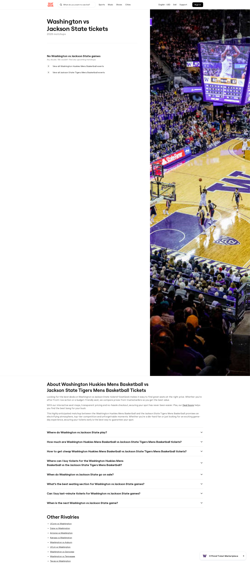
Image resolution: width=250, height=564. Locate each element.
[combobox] (77, 4)
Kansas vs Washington (61, 537)
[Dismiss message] (243, 556)
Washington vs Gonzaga (62, 551)
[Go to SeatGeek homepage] (50, 5)
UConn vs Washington (61, 523)
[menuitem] (101, 5)
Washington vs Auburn (61, 542)
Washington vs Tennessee (62, 556)
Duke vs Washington (60, 528)
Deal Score (188, 405)
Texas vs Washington (60, 561)
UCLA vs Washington (60, 547)
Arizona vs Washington (61, 533)
